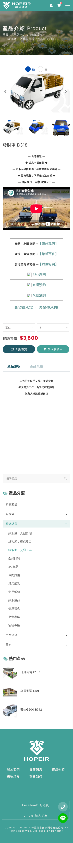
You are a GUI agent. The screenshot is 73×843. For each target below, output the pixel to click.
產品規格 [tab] (36, 366)
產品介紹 (19, 34)
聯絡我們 (36, 776)
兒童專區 (14, 617)
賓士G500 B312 (31, 709)
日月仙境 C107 (30, 672)
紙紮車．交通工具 (19, 38)
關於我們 (13, 769)
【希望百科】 (48, 254)
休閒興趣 (14, 575)
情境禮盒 (14, 608)
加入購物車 (55, 349)
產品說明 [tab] (14, 366)
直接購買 (21, 349)
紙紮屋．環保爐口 (20, 541)
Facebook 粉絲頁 (35, 805)
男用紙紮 (14, 583)
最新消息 (36, 769)
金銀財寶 (14, 558)
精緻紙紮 (36, 34)
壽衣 (9, 644)
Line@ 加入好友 (36, 815)
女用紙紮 (14, 592)
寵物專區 (14, 625)
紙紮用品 (14, 600)
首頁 (6, 34)
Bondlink (57, 830)
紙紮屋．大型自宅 (20, 533)
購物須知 (13, 776)
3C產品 (13, 566)
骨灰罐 (10, 514)
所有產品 (11, 504)
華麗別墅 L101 (29, 691)
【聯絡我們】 (48, 244)
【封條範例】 (48, 264)
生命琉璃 (11, 635)
